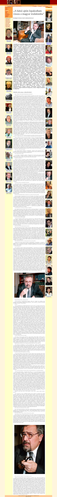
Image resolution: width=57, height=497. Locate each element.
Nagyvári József (8, 24)
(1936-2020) (9, 41)
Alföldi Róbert (48, 139)
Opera (6, 12)
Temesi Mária (48, 264)
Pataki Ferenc (48, 148)
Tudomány (12, 6)
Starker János (8, 180)
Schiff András (48, 207)
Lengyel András (49, 245)
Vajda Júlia (49, 54)
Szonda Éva (49, 296)
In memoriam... (7, 14)
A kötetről (7, 15)
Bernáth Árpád (7, 25)
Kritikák (6, 16)
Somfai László (48, 254)
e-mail (26, 495)
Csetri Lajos (7, 19)
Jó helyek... (7, 13)
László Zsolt (49, 107)
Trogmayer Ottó (7, 21)
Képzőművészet (8, 7)
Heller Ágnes (7, 26)
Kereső (40, 6)
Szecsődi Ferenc (49, 169)
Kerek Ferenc (48, 118)
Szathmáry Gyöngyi (49, 159)
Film (6, 9)
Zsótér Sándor (48, 189)
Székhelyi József (8, 77)
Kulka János (49, 76)
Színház (6, 11)
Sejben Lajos (49, 285)
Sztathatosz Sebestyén (49, 43)
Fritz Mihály (49, 275)
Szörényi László (18, 6)
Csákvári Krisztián (49, 32)
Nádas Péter (49, 217)
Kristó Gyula (7, 20)
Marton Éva (49, 199)
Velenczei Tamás (49, 85)
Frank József (49, 236)
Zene (6, 8)
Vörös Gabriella (7, 22)
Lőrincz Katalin (49, 21)
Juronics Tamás (48, 95)
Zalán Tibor (49, 66)
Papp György (8, 40)
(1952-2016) (8, 112)
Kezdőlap (35, 6)
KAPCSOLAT (46, 6)
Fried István (7, 23)
